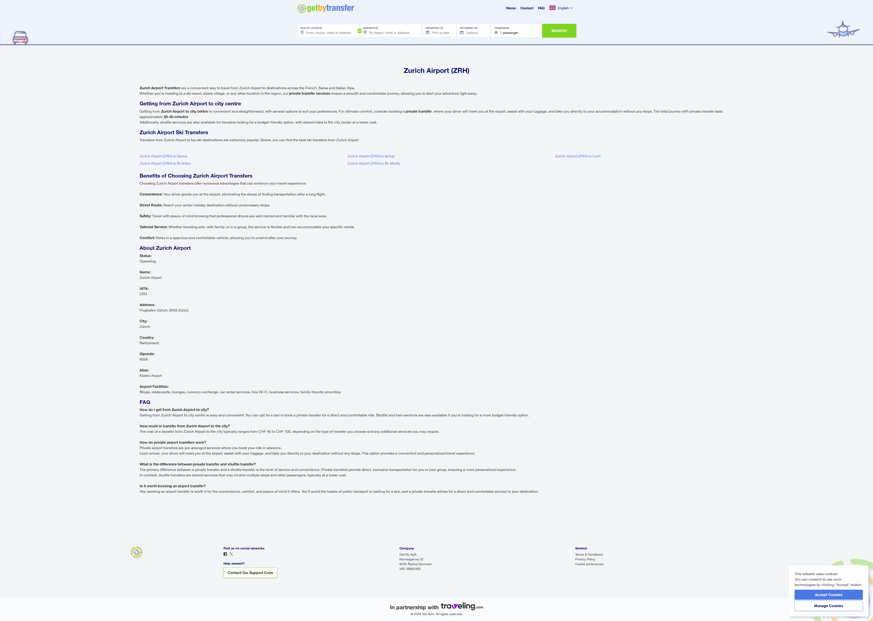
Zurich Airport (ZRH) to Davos (163, 156)
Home (511, 8)
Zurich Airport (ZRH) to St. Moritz (373, 163)
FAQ (541, 8)
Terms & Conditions (589, 554)
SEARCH (559, 30)
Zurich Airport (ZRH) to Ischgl (370, 156)
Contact (526, 8)
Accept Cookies (829, 594)
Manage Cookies (828, 606)
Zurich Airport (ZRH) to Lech (578, 156)
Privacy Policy (585, 559)
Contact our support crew (250, 572)
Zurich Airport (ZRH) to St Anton (165, 163)
